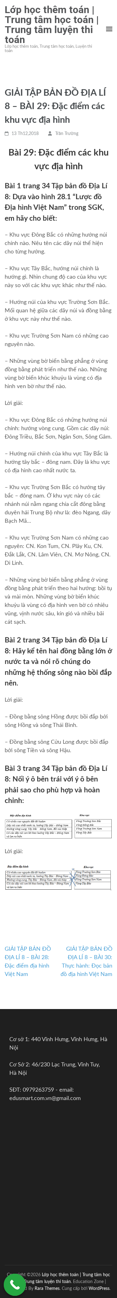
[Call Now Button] (15, 1285)
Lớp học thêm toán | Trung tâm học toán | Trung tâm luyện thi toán (52, 25)
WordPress (99, 1288)
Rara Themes (47, 1288)
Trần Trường (66, 134)
